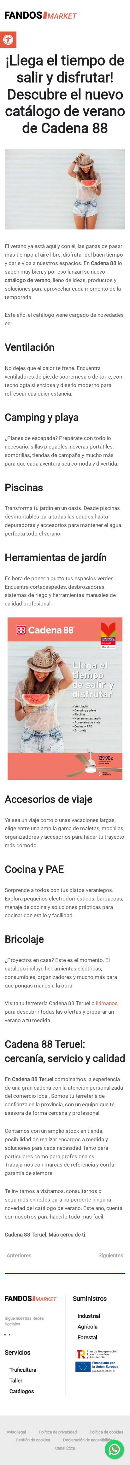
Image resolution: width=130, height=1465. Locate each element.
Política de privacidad (58, 1432)
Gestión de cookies (33, 1440)
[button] (8, 40)
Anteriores (19, 1255)
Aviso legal (16, 1432)
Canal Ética (65, 1448)
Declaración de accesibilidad (89, 1440)
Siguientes (110, 1255)
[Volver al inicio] (41, 16)
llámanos (107, 1003)
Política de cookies (106, 1432)
